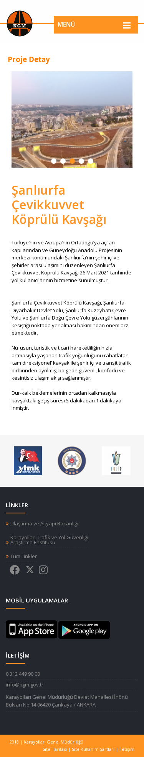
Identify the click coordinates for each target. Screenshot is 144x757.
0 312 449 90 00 (23, 673)
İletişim (126, 749)
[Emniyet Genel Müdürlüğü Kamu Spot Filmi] (72, 460)
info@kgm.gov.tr (24, 684)
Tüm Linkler (23, 556)
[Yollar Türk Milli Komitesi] (28, 460)
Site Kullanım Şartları (93, 749)
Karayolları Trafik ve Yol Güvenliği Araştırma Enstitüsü (49, 540)
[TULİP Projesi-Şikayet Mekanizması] (116, 460)
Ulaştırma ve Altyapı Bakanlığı (44, 523)
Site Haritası (55, 749)
